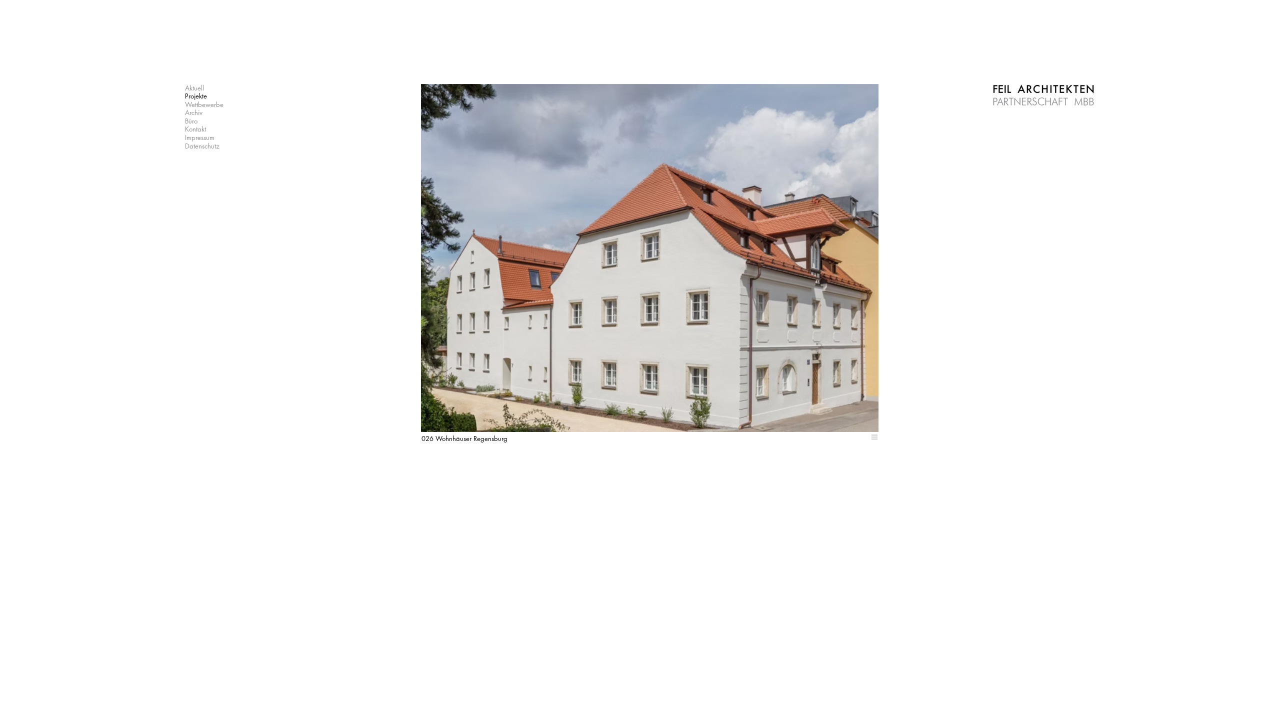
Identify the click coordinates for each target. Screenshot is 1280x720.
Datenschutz (202, 146)
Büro (191, 121)
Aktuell (194, 88)
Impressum (199, 137)
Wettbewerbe (204, 104)
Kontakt (195, 129)
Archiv (193, 112)
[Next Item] (829, 258)
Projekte (196, 96)
